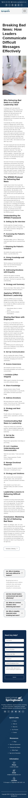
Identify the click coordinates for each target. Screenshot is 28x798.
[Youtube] (18, 5)
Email (14, 773)
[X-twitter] (9, 5)
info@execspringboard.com (14, 774)
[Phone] (14, 762)
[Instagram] (21, 5)
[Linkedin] (12, 5)
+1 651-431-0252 (14, 767)
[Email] (14, 770)
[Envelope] (15, 5)
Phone (14, 765)
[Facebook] (6, 5)
